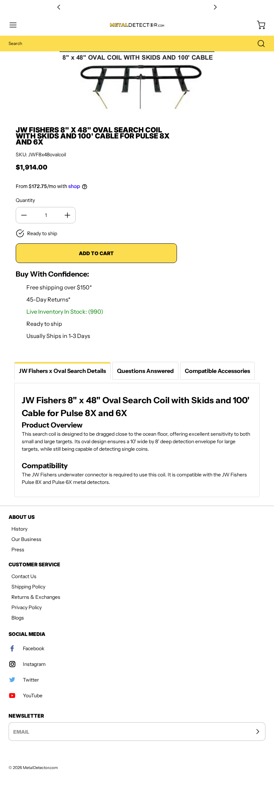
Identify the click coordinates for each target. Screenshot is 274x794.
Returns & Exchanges (35, 597)
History (19, 529)
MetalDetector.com (40, 767)
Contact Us (23, 576)
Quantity (25, 200)
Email (21, 732)
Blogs (17, 618)
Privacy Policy (26, 607)
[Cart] (257, 25)
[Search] (257, 43)
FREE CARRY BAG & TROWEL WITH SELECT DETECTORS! (137, 7)
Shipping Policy (28, 586)
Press (17, 549)
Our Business (26, 539)
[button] (16, 25)
